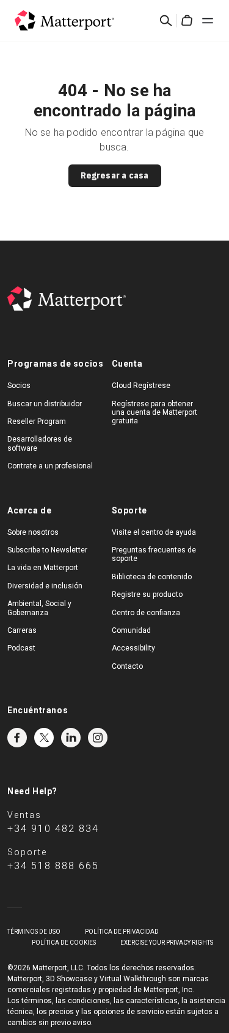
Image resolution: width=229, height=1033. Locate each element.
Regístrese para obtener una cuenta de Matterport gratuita (154, 413)
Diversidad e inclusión (44, 586)
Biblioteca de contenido (152, 577)
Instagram (97, 737)
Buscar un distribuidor (44, 404)
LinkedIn (71, 737)
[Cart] (187, 20)
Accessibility (133, 648)
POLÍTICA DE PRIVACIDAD (122, 931)
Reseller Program (36, 421)
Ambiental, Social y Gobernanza (39, 607)
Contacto (127, 666)
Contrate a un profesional (50, 466)
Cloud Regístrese (141, 385)
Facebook (17, 737)
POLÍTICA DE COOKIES (64, 942)
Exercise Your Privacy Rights (166, 942)
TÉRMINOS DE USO (33, 931)
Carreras (22, 630)
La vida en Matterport (42, 567)
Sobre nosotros (33, 532)
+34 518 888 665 (53, 866)
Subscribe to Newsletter (47, 550)
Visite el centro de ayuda (154, 532)
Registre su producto (147, 594)
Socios (19, 385)
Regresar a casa (115, 175)
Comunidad (131, 630)
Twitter (44, 737)
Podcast (21, 648)
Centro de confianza (146, 612)
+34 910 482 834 (53, 828)
